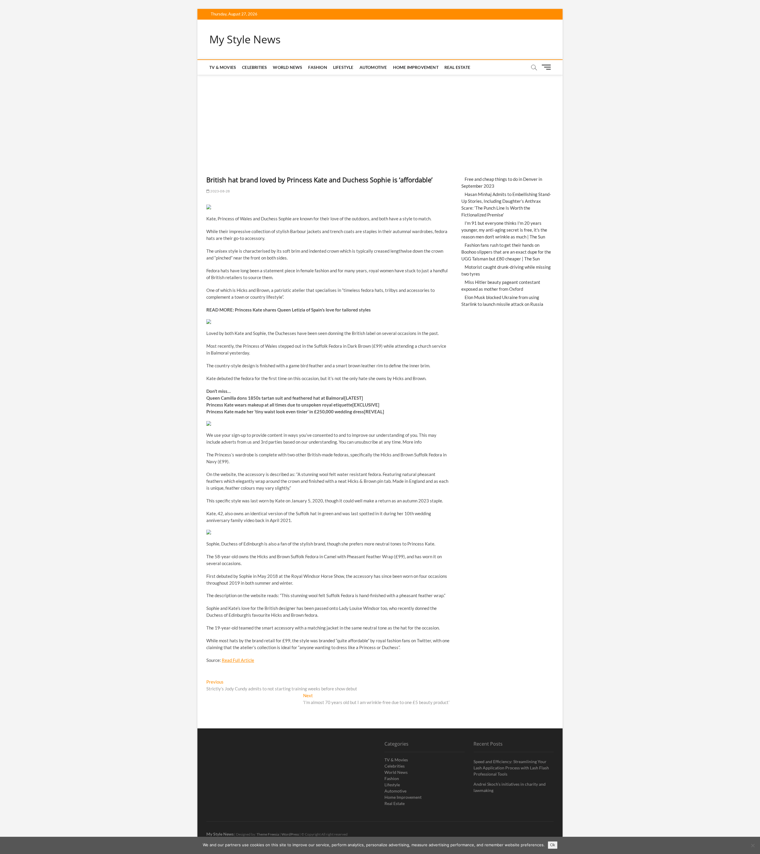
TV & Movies (222, 67)
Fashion (317, 67)
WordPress (290, 834)
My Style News (245, 39)
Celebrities (254, 67)
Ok (552, 844)
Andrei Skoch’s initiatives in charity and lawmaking (510, 787)
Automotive (373, 67)
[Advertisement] (380, 119)
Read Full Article (238, 660)
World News (287, 67)
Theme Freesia (267, 834)
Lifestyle (343, 67)
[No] (753, 845)
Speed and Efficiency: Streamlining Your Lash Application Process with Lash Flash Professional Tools (511, 767)
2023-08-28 (220, 191)
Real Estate (457, 67)
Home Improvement (415, 67)
